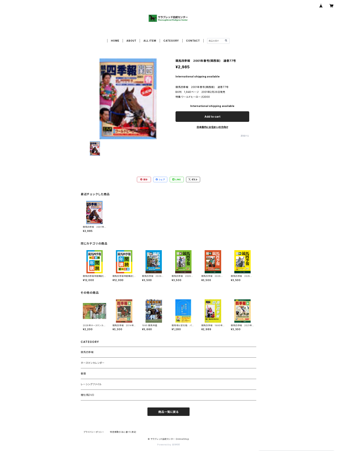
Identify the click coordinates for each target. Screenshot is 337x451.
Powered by (164, 444)
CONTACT (193, 40)
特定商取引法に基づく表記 (123, 432)
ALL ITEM (149, 40)
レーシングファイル (91, 384)
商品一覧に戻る (168, 412)
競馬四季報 (87, 352)
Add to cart (212, 116)
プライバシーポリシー (94, 432)
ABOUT (131, 40)
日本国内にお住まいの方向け (212, 127)
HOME (115, 40)
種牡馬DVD (87, 394)
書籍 (83, 373)
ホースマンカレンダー (93, 362)
